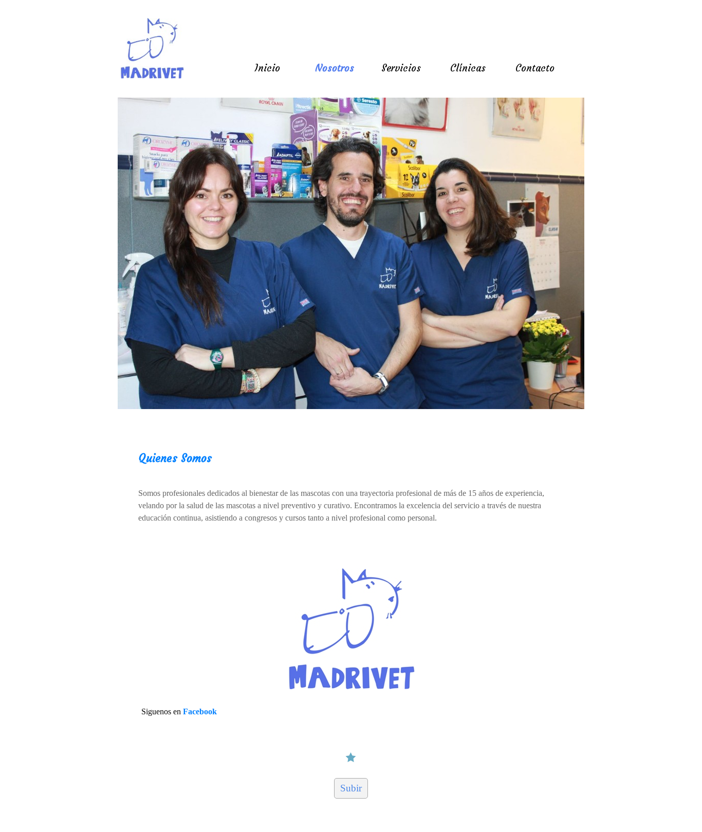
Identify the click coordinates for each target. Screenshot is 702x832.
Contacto (535, 68)
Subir (351, 788)
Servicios (401, 68)
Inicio (267, 68)
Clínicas (468, 68)
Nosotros (334, 68)
